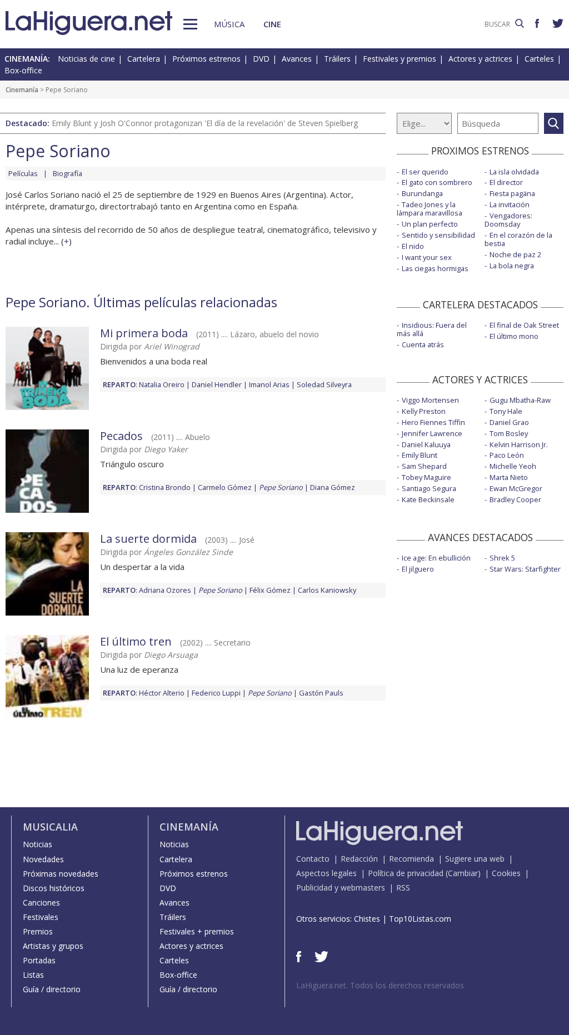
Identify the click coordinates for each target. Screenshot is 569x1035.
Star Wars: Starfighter (525, 569)
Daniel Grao (509, 422)
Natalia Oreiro (161, 384)
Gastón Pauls (321, 693)
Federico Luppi (216, 693)
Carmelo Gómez (225, 487)
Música (229, 23)
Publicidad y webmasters (340, 887)
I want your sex (427, 257)
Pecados (121, 435)
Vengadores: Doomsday (508, 220)
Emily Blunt (419, 455)
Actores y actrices (480, 58)
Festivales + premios (196, 931)
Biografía (67, 173)
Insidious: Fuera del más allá (432, 329)
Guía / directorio (52, 989)
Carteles (539, 58)
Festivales (40, 917)
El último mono (514, 336)
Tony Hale (506, 411)
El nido (413, 246)
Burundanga (422, 193)
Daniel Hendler (217, 384)
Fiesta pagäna (512, 193)
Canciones (41, 902)
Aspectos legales (326, 873)
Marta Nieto (509, 477)
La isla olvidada (514, 172)
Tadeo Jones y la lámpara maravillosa (429, 208)
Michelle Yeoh (513, 466)
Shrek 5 (502, 558)
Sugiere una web (475, 858)
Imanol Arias (269, 384)
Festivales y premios (399, 58)
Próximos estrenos (206, 58)
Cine (272, 23)
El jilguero (418, 569)
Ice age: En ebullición (436, 558)
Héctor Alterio (161, 693)
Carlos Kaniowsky (327, 590)
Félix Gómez (270, 590)
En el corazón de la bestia (518, 239)
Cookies (506, 873)
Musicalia (50, 826)
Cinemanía (22, 89)
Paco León (507, 455)
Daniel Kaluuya (426, 444)
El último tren (136, 641)
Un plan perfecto (430, 224)
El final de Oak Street (524, 325)
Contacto (313, 858)
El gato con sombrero (437, 182)
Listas (33, 974)
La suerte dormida (148, 538)
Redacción (359, 858)
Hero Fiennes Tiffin (433, 422)
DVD (261, 58)
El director (506, 182)
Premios (38, 931)
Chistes (367, 918)
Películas (23, 173)
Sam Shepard (424, 466)
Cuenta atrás (423, 344)
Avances (297, 58)
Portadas (39, 960)
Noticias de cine (86, 58)
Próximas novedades (60, 873)
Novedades (43, 859)
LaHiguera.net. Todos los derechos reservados (380, 985)
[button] (190, 24)
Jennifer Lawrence (432, 433)
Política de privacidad (405, 873)
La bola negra (512, 266)
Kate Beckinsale (428, 499)
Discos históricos (53, 888)
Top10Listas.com (420, 918)
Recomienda (411, 858)
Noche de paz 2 (515, 254)
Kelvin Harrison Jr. (519, 444)
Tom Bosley (509, 433)
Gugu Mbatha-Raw (520, 400)
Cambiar (463, 873)
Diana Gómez (332, 487)
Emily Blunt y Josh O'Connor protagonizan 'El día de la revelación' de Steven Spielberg (205, 123)
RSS (403, 887)
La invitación (510, 204)
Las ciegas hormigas (435, 268)
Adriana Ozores (165, 590)
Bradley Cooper (515, 499)
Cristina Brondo (165, 487)
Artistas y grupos (53, 946)
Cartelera (143, 58)
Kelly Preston (424, 411)
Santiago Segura (429, 488)
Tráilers (337, 58)
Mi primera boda (144, 333)
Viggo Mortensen (430, 400)
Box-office (23, 70)
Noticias (37, 844)
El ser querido (425, 172)
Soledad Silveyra (324, 384)
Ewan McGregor (516, 488)
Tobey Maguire (426, 477)
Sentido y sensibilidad (438, 235)
